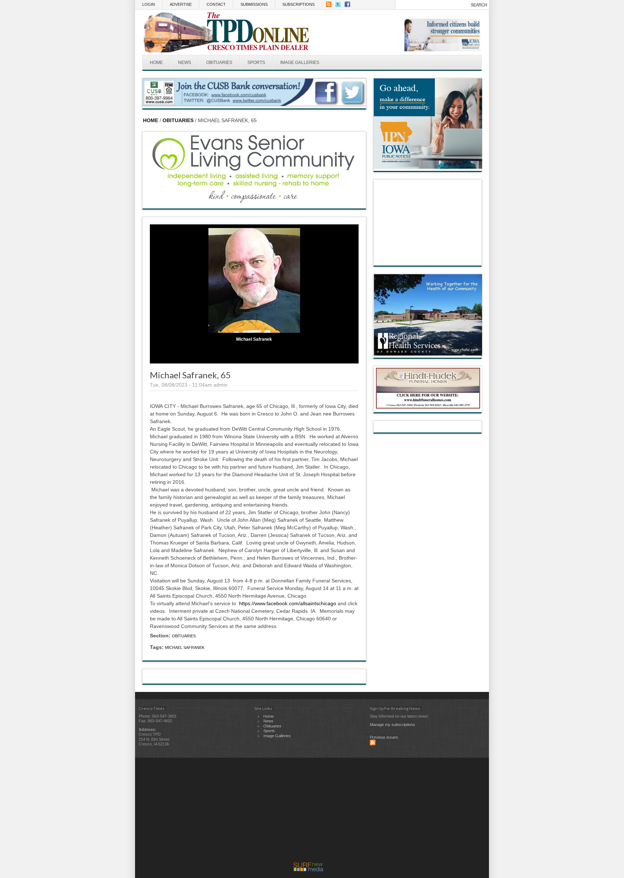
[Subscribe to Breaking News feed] (373, 744)
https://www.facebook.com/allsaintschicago (287, 603)
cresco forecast (428, 258)
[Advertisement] (308, 811)
